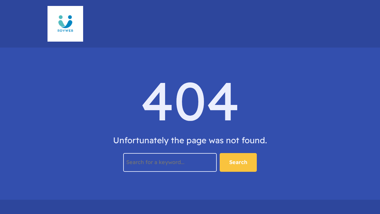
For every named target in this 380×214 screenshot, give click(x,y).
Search (238, 162)
